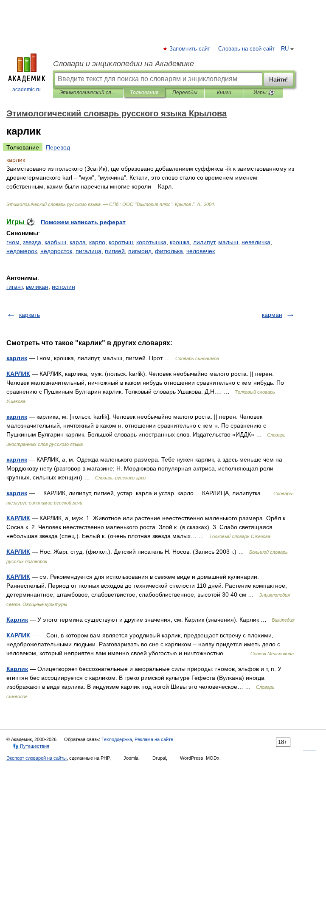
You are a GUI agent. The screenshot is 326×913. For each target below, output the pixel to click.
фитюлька (169, 251)
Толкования (144, 93)
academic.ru (26, 90)
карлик (16, 358)
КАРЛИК (18, 373)
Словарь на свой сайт (246, 49)
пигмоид (140, 251)
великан (37, 286)
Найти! (278, 79)
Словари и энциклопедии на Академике (123, 63)
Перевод (58, 147)
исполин (63, 286)
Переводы (184, 93)
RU (285, 49)
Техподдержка (116, 739)
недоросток (56, 251)
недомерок (21, 251)
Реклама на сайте (154, 739)
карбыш (55, 242)
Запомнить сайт (190, 49)
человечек (200, 251)
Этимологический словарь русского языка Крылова (88, 93)
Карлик (17, 619)
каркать (29, 314)
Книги (224, 93)
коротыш (121, 242)
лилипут (204, 242)
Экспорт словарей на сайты (36, 758)
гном (13, 242)
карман (272, 314)
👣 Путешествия (31, 746)
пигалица (88, 251)
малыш (228, 242)
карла (78, 242)
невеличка (256, 242)
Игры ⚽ (263, 93)
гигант (14, 286)
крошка (180, 242)
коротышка (151, 242)
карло (97, 242)
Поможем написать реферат (83, 222)
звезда (32, 242)
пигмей (115, 251)
